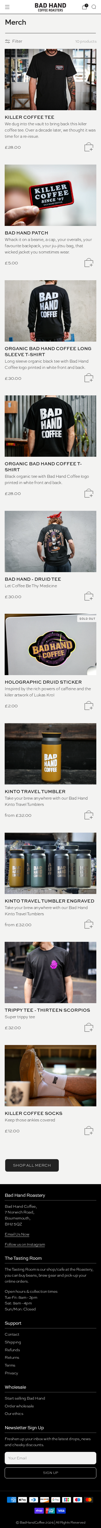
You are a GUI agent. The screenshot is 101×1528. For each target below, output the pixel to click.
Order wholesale (19, 1406)
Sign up (50, 1473)
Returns (12, 1357)
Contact (12, 1334)
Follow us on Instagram (25, 1244)
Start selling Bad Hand (25, 1398)
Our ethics (14, 1413)
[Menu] (7, 7)
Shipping (13, 1342)
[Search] (93, 6)
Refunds (12, 1350)
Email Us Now (17, 1234)
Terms (10, 1365)
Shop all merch (32, 1165)
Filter (17, 41)
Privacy (11, 1373)
